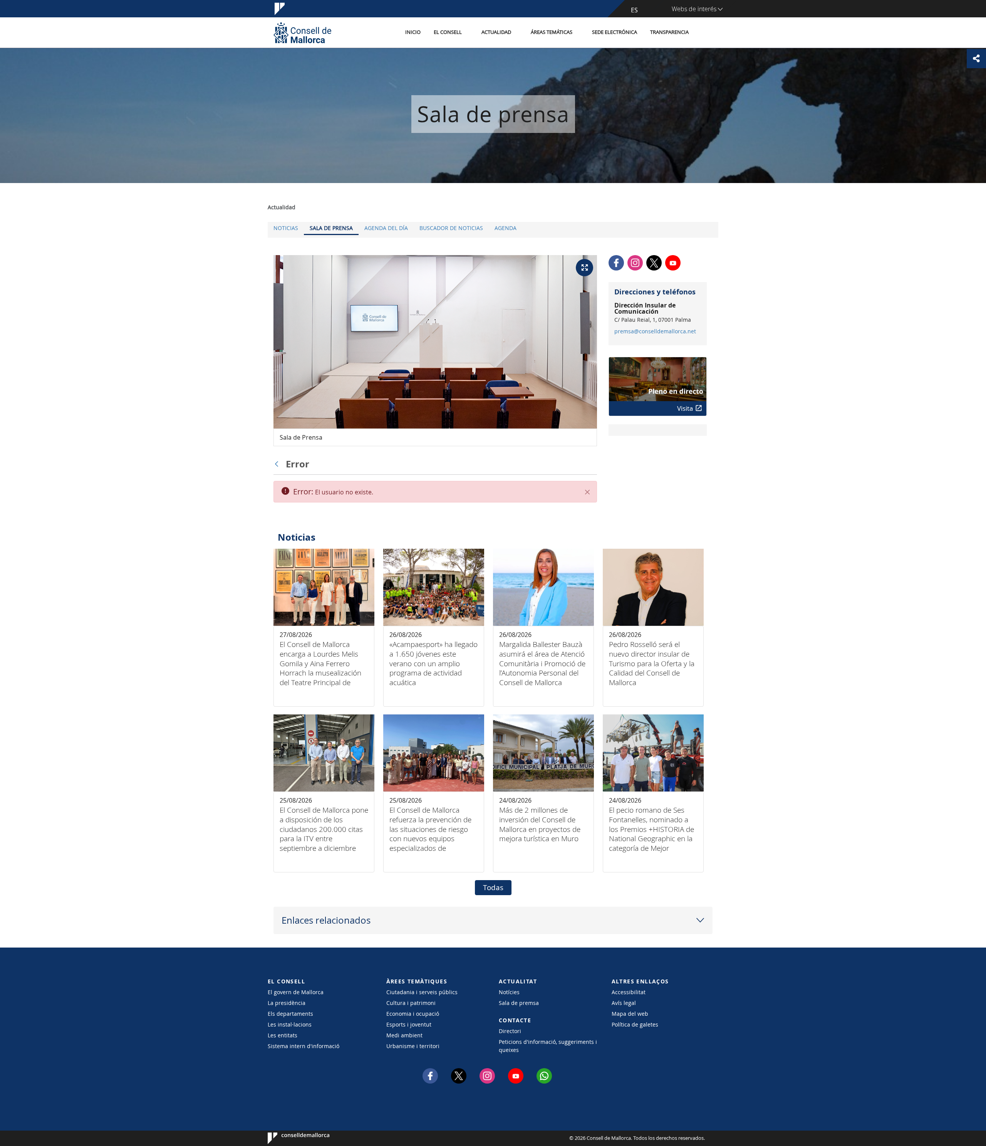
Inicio (413, 32)
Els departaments (290, 1013)
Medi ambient (404, 1035)
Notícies (509, 992)
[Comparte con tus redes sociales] (976, 58)
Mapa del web (630, 1013)
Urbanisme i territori (412, 1046)
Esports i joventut (408, 1024)
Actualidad (496, 32)
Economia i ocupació (412, 1013)
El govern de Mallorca (296, 992)
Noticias (285, 228)
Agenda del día (386, 228)
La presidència (286, 1003)
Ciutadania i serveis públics (422, 992)
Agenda (505, 228)
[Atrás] (278, 464)
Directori (510, 1031)
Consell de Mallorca (291, 1138)
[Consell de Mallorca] (302, 32)
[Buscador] (703, 32)
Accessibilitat (629, 992)
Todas (493, 887)
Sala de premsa (519, 1003)
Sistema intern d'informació (303, 1046)
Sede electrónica (614, 32)
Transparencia (669, 32)
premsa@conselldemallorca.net (655, 331)
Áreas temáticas (551, 32)
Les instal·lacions (290, 1024)
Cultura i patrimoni (411, 1003)
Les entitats (282, 1035)
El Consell (448, 32)
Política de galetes (635, 1024)
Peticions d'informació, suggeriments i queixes (548, 1046)
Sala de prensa (331, 228)
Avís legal (624, 1003)
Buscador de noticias (451, 228)
